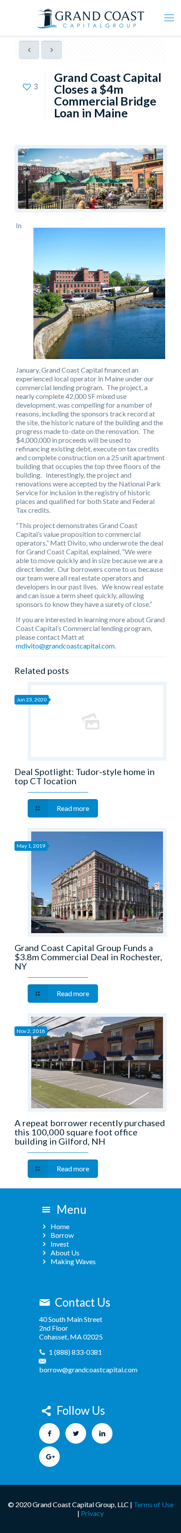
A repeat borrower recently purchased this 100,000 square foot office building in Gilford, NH (89, 1131)
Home (60, 1226)
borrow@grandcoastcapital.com (88, 1369)
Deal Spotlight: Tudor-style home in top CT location (84, 776)
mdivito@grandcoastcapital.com (65, 645)
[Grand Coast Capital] (90, 17)
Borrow (62, 1235)
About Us (65, 1252)
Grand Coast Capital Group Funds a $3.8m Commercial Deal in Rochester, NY (88, 956)
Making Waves (73, 1261)
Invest (60, 1244)
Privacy (92, 1513)
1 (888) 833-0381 (75, 1352)
